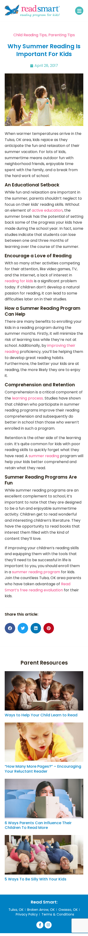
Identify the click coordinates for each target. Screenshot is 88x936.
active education (47, 210)
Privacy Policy (27, 914)
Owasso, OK (68, 909)
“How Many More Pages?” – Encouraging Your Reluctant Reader (43, 769)
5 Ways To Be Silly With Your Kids (35, 879)
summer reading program (36, 572)
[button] (79, 11)
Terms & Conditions (58, 914)
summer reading (44, 456)
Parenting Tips (61, 35)
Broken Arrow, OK (41, 909)
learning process (27, 398)
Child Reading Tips (30, 35)
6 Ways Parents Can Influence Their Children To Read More (38, 825)
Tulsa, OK (15, 909)
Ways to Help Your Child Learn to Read (41, 715)
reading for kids (19, 281)
